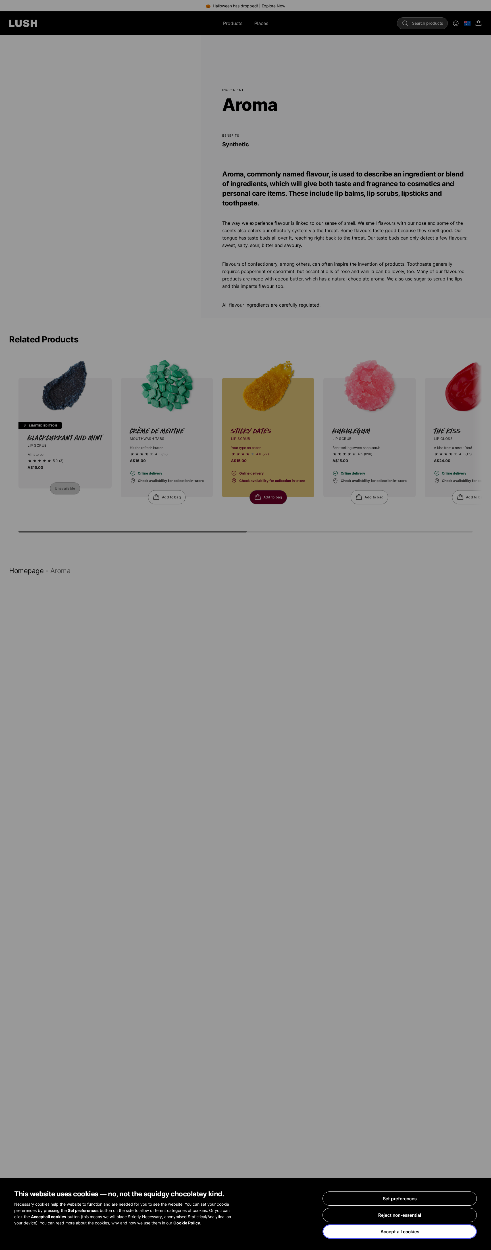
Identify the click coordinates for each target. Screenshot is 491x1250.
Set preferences (400, 1198)
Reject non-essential (399, 1215)
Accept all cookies (399, 1231)
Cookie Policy (186, 1222)
